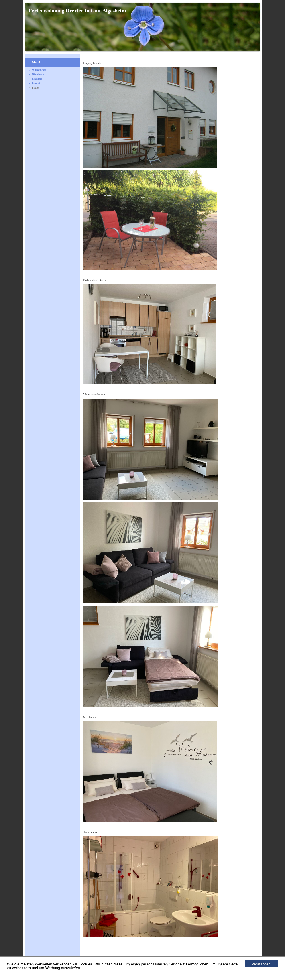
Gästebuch (38, 74)
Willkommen (39, 69)
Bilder (35, 87)
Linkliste (37, 78)
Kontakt (36, 83)
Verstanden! (261, 964)
